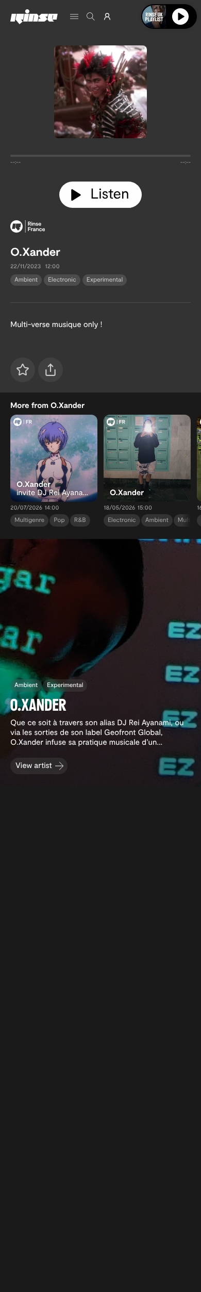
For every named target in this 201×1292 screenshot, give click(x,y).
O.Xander (35, 251)
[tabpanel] (100, 158)
